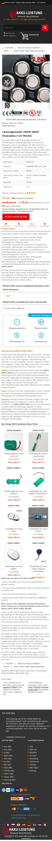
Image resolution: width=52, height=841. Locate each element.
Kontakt (33, 764)
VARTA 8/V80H (38, 468)
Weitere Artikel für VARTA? (12, 123)
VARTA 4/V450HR (14, 430)
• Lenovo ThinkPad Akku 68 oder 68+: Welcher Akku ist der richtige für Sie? (12, 691)
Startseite (9, 48)
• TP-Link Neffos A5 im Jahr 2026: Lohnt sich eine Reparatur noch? (13, 685)
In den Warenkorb (16, 217)
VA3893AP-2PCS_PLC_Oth (36, 166)
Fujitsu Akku (8, 774)
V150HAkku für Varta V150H (13, 530)
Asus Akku (8, 749)
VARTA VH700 (38, 430)
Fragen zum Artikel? (12, 206)
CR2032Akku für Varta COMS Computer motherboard (38, 568)
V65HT (8, 296)
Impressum (34, 761)
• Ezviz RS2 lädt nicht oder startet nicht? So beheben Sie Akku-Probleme (38, 689)
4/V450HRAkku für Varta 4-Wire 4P (13, 455)
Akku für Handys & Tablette (28, 48)
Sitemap (33, 771)
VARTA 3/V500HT (14, 468)
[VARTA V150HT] (38, 517)
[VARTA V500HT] (13, 554)
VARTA (6, 51)
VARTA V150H (13, 505)
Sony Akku (8, 758)
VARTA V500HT (13, 543)
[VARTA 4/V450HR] (13, 442)
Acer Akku (8, 746)
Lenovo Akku (9, 777)
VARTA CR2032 (38, 543)
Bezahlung (34, 758)
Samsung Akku (9, 780)
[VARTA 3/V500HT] (13, 479)
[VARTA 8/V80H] (38, 479)
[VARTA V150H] (13, 517)
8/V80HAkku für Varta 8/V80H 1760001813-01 (38, 492)
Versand (33, 755)
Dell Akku (7, 764)
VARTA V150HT (38, 505)
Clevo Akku (8, 767)
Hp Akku (7, 761)
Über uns (33, 749)
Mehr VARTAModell (38, 302)
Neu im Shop (10, 33)
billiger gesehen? (9, 125)
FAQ (31, 746)
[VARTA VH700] (38, 442)
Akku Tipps (34, 767)
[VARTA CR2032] (38, 554)
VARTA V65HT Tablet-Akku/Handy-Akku (29, 51)
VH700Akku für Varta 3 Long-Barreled (38, 455)
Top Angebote (10, 36)
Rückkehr (33, 752)
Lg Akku (7, 752)
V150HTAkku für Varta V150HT (38, 530)
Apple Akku (8, 755)
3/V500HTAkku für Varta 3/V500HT (13, 492)
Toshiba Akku (9, 771)
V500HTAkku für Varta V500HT (13, 567)
